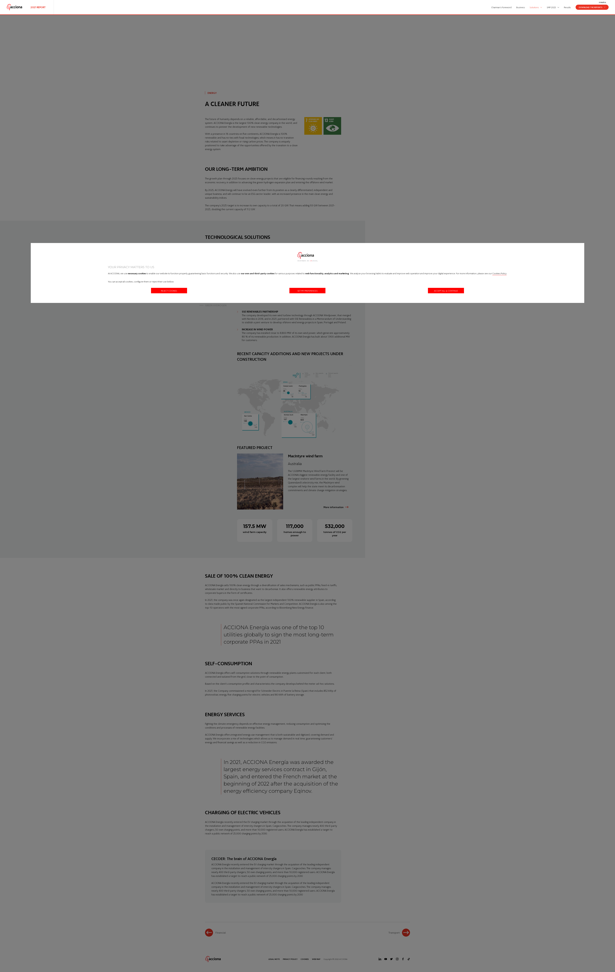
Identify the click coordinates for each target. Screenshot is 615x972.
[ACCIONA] (14, 7)
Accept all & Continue (446, 290)
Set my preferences (307, 290)
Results (567, 7)
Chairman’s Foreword (501, 7)
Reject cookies (169, 290)
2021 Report (38, 7)
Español (602, 2)
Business (520, 7)
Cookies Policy (499, 273)
